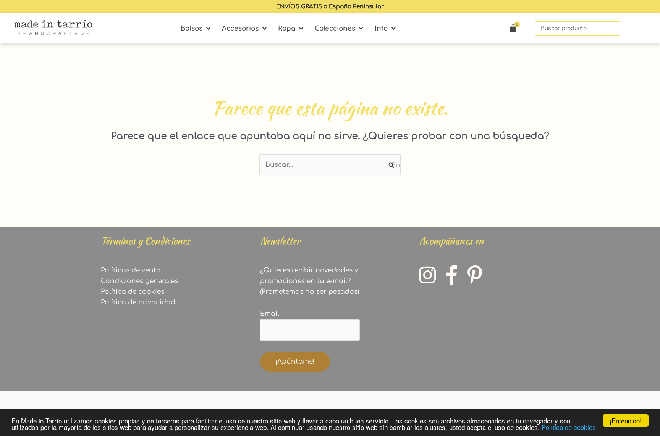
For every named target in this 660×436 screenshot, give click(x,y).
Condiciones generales (139, 281)
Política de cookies (569, 427)
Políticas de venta (131, 270)
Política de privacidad (138, 302)
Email (269, 313)
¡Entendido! (626, 420)
